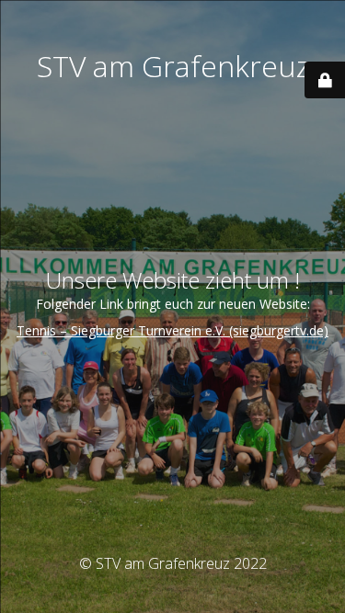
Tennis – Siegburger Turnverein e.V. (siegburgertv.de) (172, 330)
